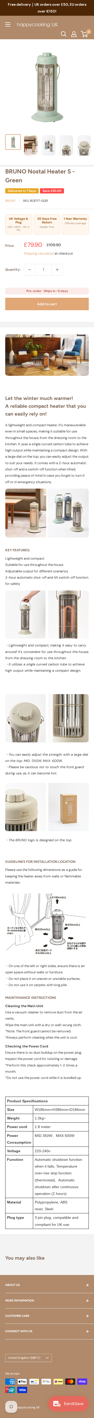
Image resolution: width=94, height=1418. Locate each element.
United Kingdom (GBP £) (24, 1357)
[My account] (74, 34)
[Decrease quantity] (29, 269)
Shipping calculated (39, 253)
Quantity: (13, 269)
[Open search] (64, 34)
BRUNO (10, 201)
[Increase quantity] (57, 269)
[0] (84, 34)
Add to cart (47, 304)
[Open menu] (7, 24)
